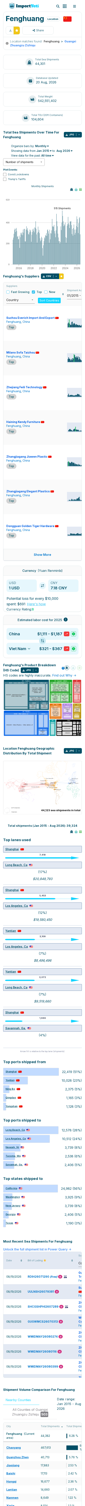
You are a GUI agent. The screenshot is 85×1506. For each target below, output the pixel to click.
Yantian (10, 930)
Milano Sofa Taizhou (20, 352)
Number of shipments (19, 162)
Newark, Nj (12, 1147)
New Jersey (13, 1205)
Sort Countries (49, 300)
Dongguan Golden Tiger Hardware (30, 526)
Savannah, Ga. (15, 1028)
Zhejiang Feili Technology (24, 387)
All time (46, 155)
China (26, 321)
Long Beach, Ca (16, 865)
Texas (9, 1222)
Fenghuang (13, 321)
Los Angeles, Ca (16, 905)
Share (40, 30)
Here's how (36, 604)
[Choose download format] (79, 134)
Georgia (10, 1214)
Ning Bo (10, 1088)
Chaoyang (13, 1447)
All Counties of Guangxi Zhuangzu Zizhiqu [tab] (30, 1412)
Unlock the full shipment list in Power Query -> (37, 1249)
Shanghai (12, 849)
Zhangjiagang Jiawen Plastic (26, 456)
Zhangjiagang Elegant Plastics (28, 491)
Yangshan (11, 1106)
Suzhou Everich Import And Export (30, 317)
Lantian (11, 1489)
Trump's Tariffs (17, 179)
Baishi (10, 1473)
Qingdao (11, 1097)
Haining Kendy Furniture (23, 422)
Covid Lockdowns (18, 174)
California (11, 1188)
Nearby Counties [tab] (21, 1400)
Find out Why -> (64, 675)
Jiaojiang (12, 1465)
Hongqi (11, 1481)
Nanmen (12, 1497)
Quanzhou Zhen (17, 1457)
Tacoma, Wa (13, 1155)
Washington (13, 1196)
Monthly (40, 146)
